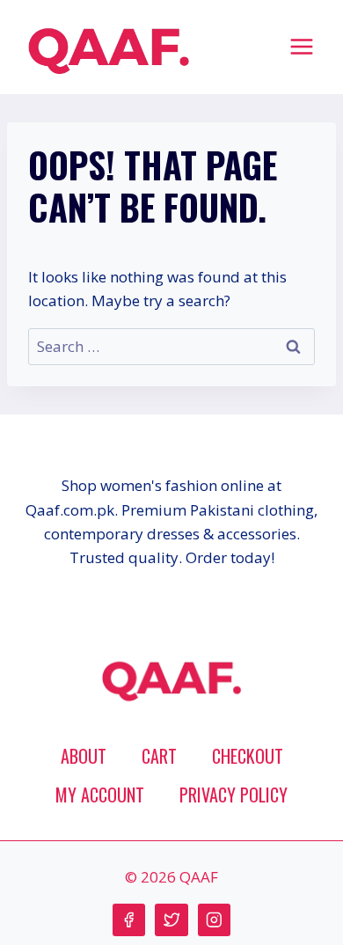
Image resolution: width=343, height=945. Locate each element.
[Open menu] (301, 46)
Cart (159, 756)
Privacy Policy (233, 794)
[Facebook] (129, 920)
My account (99, 794)
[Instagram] (214, 920)
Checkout (247, 756)
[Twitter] (171, 920)
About (83, 756)
